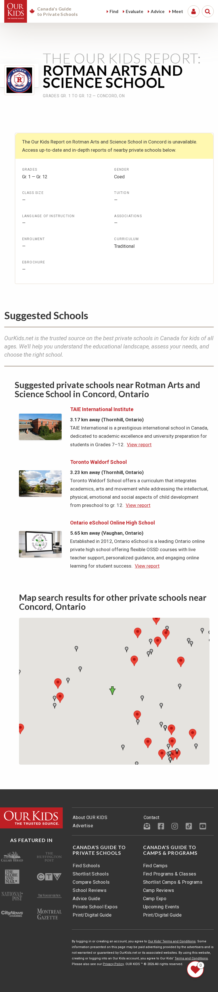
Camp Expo (155, 898)
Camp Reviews (158, 890)
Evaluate (134, 11)
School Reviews (89, 890)
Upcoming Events (161, 906)
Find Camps (155, 865)
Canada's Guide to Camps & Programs (170, 850)
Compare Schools (91, 882)
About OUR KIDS (90, 817)
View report (139, 444)
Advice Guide (86, 898)
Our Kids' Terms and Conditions (172, 941)
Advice (158, 11)
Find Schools (86, 865)
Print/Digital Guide (92, 915)
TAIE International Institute (101, 409)
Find (114, 11)
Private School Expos (95, 906)
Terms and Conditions (191, 958)
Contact (152, 817)
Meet (177, 11)
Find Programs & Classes (169, 874)
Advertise (83, 825)
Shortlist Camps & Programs (172, 882)
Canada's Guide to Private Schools (99, 850)
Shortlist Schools (91, 874)
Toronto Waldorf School (98, 462)
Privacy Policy (113, 964)
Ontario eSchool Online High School (112, 523)
